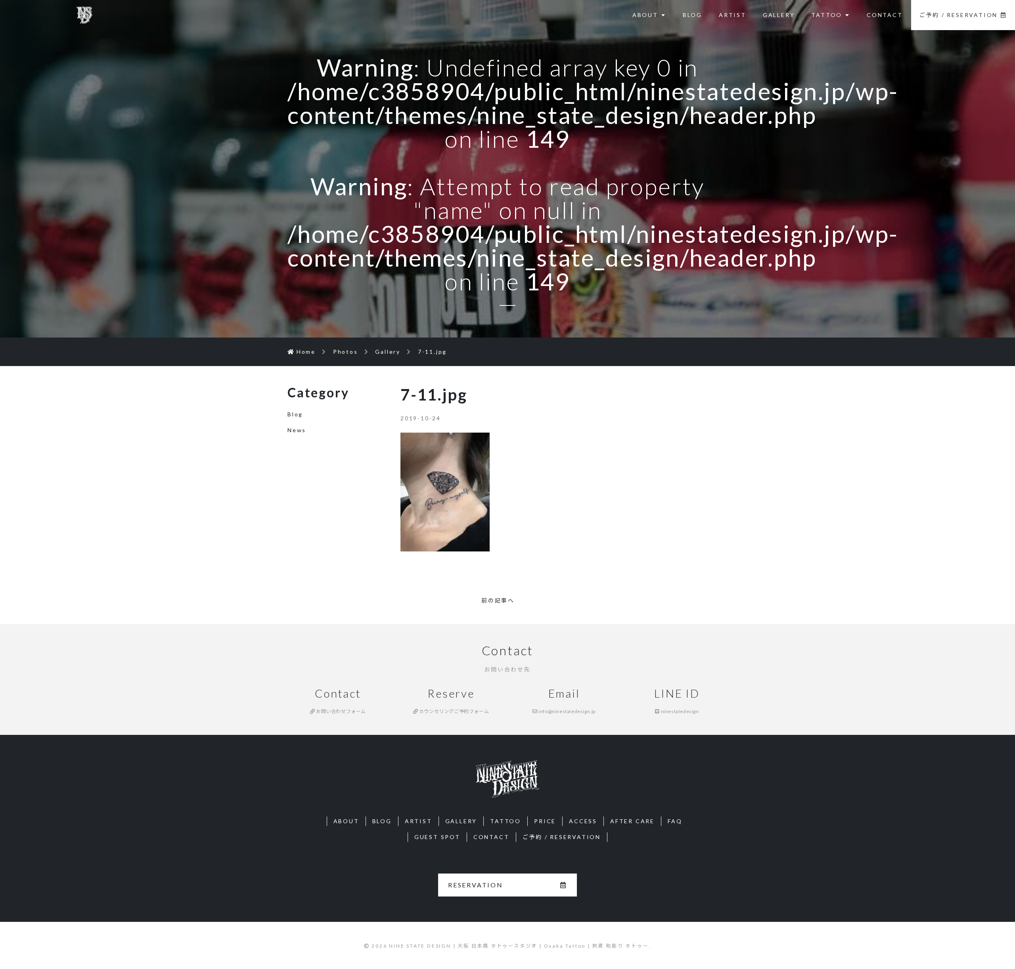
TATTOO (826, 14)
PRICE (545, 821)
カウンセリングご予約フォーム (453, 711)
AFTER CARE (632, 821)
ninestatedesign (679, 711)
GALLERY (779, 14)
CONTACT (885, 14)
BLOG (692, 14)
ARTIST (732, 14)
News (296, 430)
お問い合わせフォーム (340, 711)
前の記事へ (498, 600)
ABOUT (645, 14)
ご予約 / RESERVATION (958, 14)
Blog (295, 414)
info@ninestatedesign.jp (567, 711)
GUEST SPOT (437, 837)
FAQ (675, 821)
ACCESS (583, 821)
